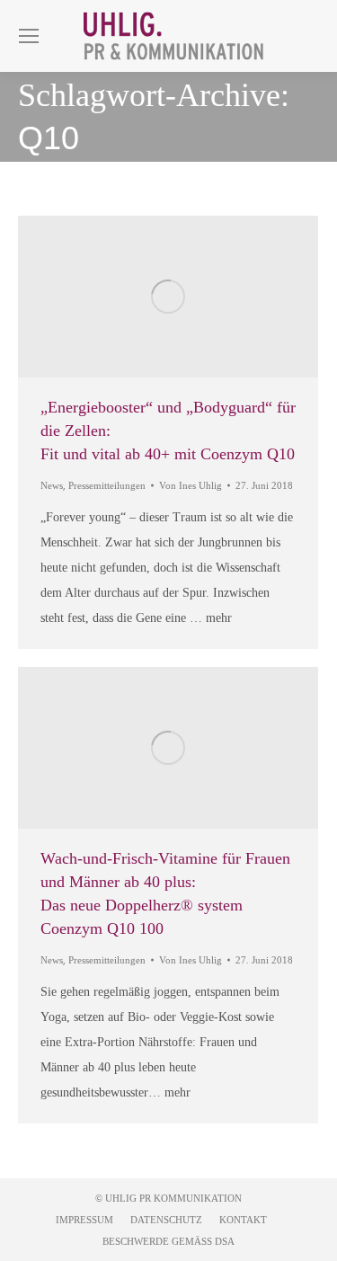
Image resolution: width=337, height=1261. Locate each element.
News (51, 485)
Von (190, 485)
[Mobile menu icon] (29, 36)
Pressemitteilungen (107, 485)
